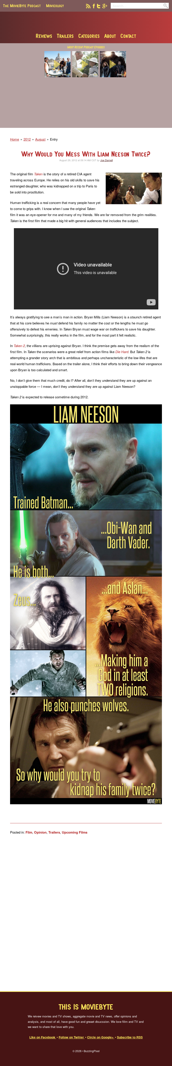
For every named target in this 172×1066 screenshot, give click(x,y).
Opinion (40, 832)
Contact (128, 36)
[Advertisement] (86, 105)
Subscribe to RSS (130, 1037)
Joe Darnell (106, 160)
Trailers (65, 36)
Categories (89, 36)
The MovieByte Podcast (22, 5)
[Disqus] (86, 913)
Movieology (55, 5)
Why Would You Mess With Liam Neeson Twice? (86, 154)
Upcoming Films (74, 832)
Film (29, 832)
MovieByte (86, 22)
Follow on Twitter (72, 1037)
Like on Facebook (42, 1037)
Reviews (44, 36)
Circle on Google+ (100, 1037)
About (110, 36)
